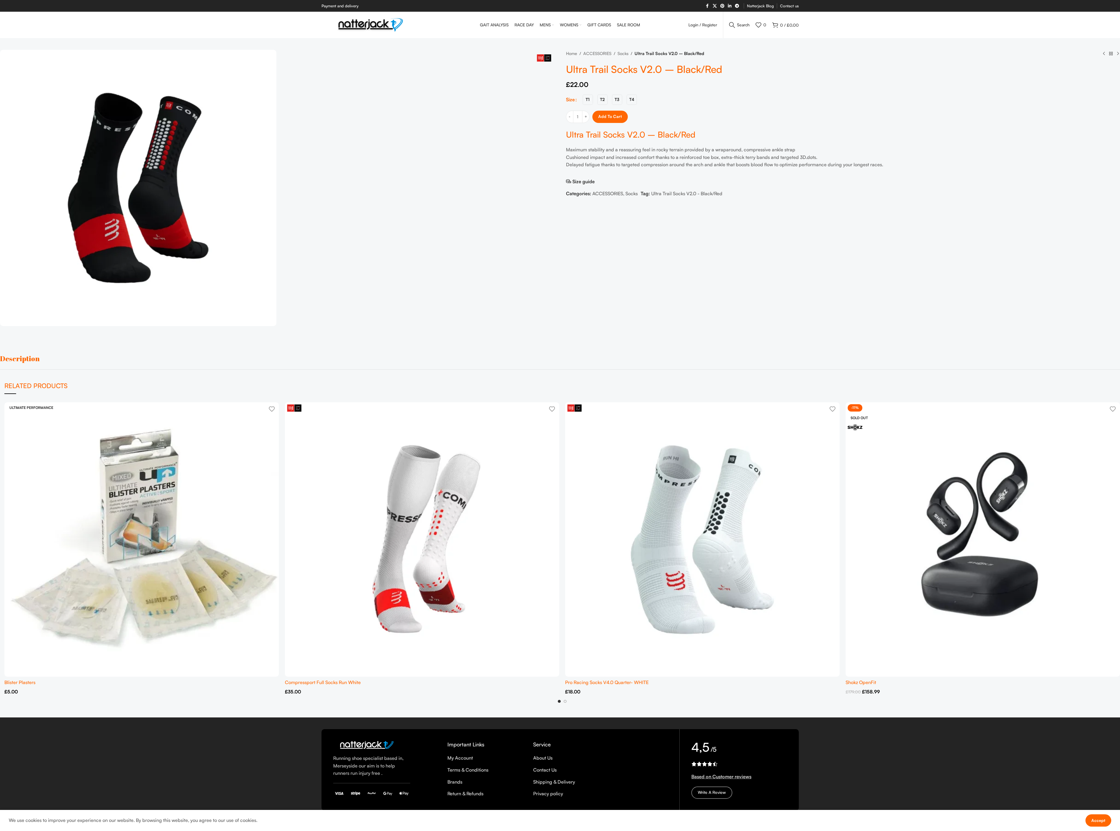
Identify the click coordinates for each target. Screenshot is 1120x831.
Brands (454, 782)
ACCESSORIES (597, 53)
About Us (543, 758)
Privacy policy (548, 793)
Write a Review (712, 792)
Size (570, 99)
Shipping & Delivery (554, 782)
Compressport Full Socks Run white (323, 682)
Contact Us (545, 770)
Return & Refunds (465, 793)
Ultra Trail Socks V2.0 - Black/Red (686, 193)
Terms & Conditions (467, 770)
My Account (460, 758)
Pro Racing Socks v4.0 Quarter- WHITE (607, 682)
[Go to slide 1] (559, 701)
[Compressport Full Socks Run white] (422, 539)
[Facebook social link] (707, 6)
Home (571, 53)
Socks (623, 53)
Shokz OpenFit (861, 682)
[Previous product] (1103, 53)
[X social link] (715, 6)
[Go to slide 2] (565, 701)
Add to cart (610, 116)
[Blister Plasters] (141, 539)
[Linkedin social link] (729, 6)
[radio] (588, 100)
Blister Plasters (19, 682)
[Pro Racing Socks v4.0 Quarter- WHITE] (702, 539)
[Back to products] (1110, 53)
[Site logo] (371, 24)
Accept (1098, 820)
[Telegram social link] (737, 6)
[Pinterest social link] (722, 6)
